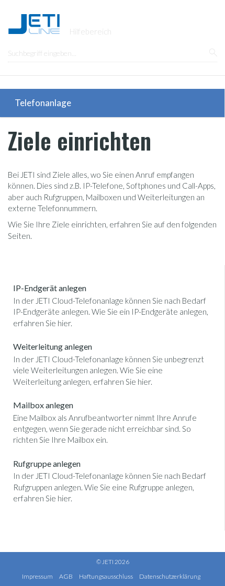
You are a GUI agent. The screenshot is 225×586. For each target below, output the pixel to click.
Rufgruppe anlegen (47, 463)
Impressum (37, 576)
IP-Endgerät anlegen (49, 288)
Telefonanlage (43, 102)
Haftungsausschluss (106, 576)
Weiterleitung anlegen (52, 346)
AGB (66, 576)
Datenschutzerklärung (169, 576)
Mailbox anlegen (43, 405)
